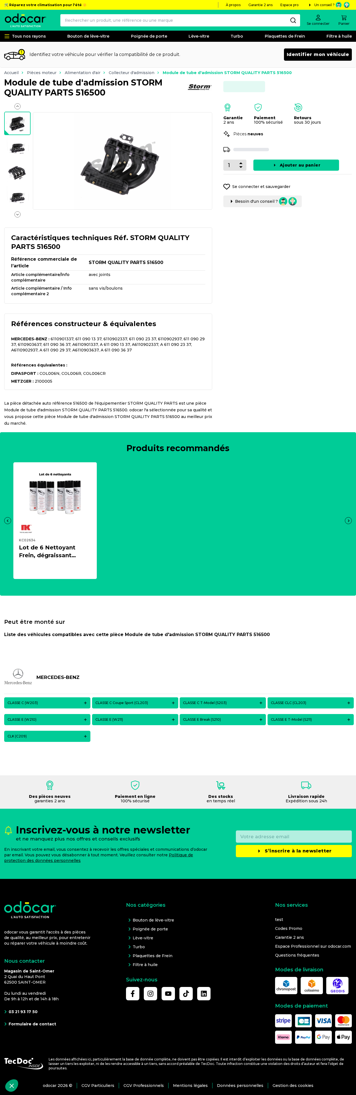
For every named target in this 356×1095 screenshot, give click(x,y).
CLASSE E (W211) (109, 719)
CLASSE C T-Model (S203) (205, 703)
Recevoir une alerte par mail (285, 165)
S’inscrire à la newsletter (298, 851)
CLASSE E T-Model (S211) (291, 719)
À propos (233, 5)
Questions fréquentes (297, 955)
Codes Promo (288, 928)
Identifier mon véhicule (318, 54)
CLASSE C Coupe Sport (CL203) (121, 703)
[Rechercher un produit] (293, 20)
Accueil (11, 72)
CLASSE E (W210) (22, 719)
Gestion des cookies (293, 1085)
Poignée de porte (149, 36)
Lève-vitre (199, 36)
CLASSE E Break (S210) (202, 719)
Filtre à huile (339, 36)
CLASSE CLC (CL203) (288, 703)
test (279, 919)
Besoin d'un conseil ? (256, 204)
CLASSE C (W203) (23, 703)
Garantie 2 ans (260, 5)
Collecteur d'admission (131, 72)
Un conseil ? (324, 5)
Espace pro (289, 5)
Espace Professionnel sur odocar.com (313, 946)
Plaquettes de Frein (285, 36)
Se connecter (318, 23)
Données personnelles (240, 1085)
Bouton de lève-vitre (88, 36)
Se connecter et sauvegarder (261, 189)
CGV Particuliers (97, 1085)
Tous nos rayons (29, 36)
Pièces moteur (41, 72)
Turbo (237, 36)
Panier (344, 23)
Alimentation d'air (82, 72)
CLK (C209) (17, 736)
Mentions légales (190, 1085)
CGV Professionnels (143, 1085)
